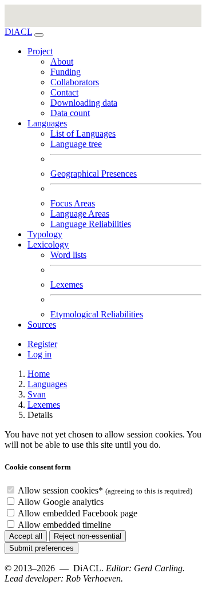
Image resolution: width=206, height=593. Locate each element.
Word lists (68, 255)
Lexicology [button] (48, 244)
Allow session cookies (60, 490)
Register (42, 344)
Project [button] (40, 51)
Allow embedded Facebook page (77, 513)
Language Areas (79, 213)
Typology (44, 234)
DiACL (18, 32)
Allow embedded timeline (64, 525)
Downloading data (83, 103)
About (61, 61)
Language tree (76, 144)
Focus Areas (72, 203)
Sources (41, 324)
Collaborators (74, 82)
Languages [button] (47, 123)
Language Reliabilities (90, 224)
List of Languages (83, 133)
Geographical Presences (93, 173)
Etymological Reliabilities (96, 314)
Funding (65, 72)
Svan (36, 394)
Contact (64, 92)
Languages (47, 384)
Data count (70, 113)
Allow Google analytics (61, 502)
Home (38, 374)
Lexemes (66, 284)
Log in (39, 354)
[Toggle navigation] (38, 35)
